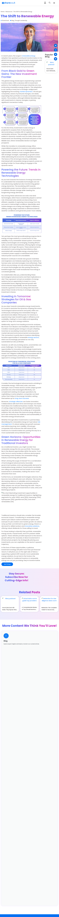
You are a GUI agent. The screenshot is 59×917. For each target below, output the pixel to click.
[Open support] (45, 3)
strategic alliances (16, 402)
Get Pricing (7, 564)
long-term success (22, 398)
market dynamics (26, 92)
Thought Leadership (21, 20)
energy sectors (33, 337)
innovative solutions (32, 526)
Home (2, 11)
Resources (9, 11)
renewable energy (28, 56)
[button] (55, 45)
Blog (12, 20)
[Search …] (50, 3)
